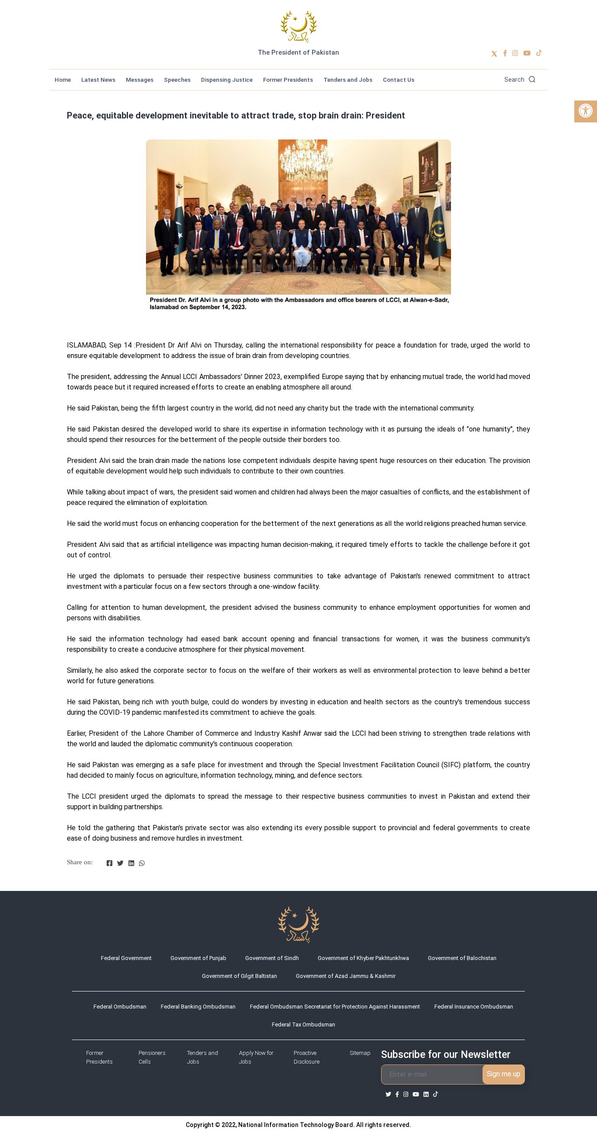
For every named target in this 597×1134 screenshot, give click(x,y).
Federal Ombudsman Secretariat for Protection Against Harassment (335, 1006)
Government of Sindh (272, 958)
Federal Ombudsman (120, 1006)
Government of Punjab (198, 958)
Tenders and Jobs (347, 79)
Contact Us (398, 79)
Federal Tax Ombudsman (303, 1024)
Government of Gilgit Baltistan (239, 976)
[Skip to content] (298, 27)
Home (63, 79)
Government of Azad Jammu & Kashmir (346, 976)
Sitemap (360, 1053)
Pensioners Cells (152, 1057)
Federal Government (126, 958)
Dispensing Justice (227, 79)
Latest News (98, 79)
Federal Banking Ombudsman (198, 1006)
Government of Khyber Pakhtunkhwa (363, 958)
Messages (139, 79)
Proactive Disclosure (306, 1057)
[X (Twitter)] (494, 53)
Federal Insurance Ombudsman (473, 1006)
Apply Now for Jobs (256, 1057)
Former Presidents (288, 79)
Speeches (177, 79)
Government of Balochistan (462, 958)
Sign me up (504, 1074)
